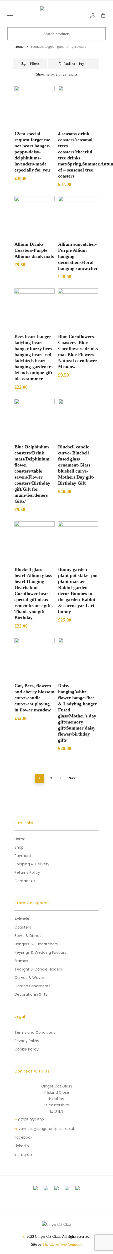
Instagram (23, 1154)
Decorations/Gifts (30, 994)
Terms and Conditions (34, 1032)
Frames (21, 960)
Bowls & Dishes (27, 935)
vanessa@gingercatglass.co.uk (46, 1128)
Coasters (22, 927)
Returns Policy (27, 872)
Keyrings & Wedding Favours (40, 952)
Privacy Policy (26, 1040)
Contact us (24, 880)
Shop (19, 847)
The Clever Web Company (62, 1244)
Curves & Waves (29, 977)
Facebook (23, 1137)
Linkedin (21, 1146)
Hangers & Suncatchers (36, 944)
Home (18, 47)
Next (73, 778)
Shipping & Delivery (31, 864)
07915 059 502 (31, 1120)
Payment (22, 855)
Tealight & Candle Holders (38, 969)
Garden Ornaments (32, 986)
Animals (21, 918)
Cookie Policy (26, 1049)
